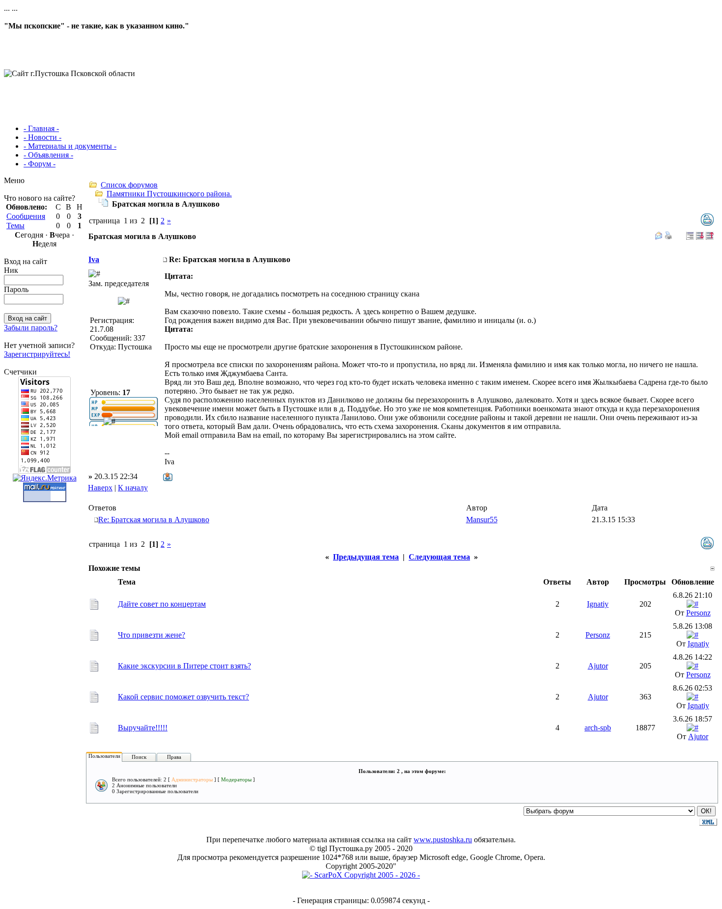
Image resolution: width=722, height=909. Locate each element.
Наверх (100, 487)
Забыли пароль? (30, 327)
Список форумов (129, 185)
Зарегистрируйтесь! (37, 354)
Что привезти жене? (151, 635)
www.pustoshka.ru (443, 839)
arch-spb (597, 727)
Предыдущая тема (366, 557)
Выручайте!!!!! (142, 727)
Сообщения (25, 216)
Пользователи (104, 756)
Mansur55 (482, 519)
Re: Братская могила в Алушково (153, 519)
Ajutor (598, 666)
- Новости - (42, 137)
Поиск (139, 757)
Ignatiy (598, 604)
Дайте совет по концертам (162, 604)
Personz (698, 613)
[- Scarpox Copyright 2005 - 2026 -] (361, 875)
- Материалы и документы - (70, 146)
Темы (15, 225)
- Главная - (41, 128)
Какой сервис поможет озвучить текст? (183, 697)
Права (174, 757)
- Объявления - (48, 155)
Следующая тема (439, 557)
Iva (93, 259)
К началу (133, 487)
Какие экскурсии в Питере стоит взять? (184, 666)
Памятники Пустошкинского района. (169, 193)
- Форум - (40, 164)
